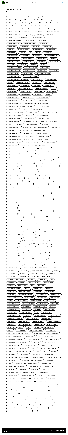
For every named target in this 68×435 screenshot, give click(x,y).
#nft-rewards (10, 285)
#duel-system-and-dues (12, 172)
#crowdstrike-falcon (27, 121)
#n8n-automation (11, 270)
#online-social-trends (50, 291)
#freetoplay (23, 210)
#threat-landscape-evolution (38, 378)
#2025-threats (11, 22)
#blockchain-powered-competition (43, 73)
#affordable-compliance (28, 25)
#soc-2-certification (12, 354)
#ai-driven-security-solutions (29, 43)
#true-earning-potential (26, 384)
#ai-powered (10, 49)
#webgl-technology (35, 405)
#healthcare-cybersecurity (13, 225)
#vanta (9, 387)
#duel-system (46, 169)
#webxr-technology (43, 408)
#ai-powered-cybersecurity (23, 49)
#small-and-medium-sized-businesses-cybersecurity (18, 342)
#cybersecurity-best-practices (14, 136)
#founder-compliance (12, 204)
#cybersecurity (11, 130)
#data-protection (11, 160)
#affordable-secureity (26, 31)
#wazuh (47, 393)
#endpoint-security (12, 184)
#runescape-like (11, 327)
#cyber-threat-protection (42, 127)
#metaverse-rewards (49, 261)
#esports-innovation (12, 196)
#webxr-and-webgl (19, 408)
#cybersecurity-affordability (24, 130)
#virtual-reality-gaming (42, 387)
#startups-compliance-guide (28, 372)
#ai (30, 34)
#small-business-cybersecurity (14, 345)
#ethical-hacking (37, 196)
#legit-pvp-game (24, 249)
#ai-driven (10, 37)
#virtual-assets (19, 387)
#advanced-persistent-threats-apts (49, 22)
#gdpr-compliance (41, 216)
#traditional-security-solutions (43, 381)
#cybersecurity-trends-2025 (40, 157)
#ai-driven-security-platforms (13, 43)
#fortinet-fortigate (45, 201)
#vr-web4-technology (12, 393)
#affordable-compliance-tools (14, 28)
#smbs (9, 351)
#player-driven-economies (21, 300)
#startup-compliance (34, 366)
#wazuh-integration (12, 396)
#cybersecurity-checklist (13, 139)
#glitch (17, 219)
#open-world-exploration (41, 294)
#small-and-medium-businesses (34, 339)
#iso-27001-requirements (45, 243)
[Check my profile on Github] (64, 2)
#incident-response (26, 240)
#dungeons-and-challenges (13, 175)
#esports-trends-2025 (25, 196)
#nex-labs (41, 273)
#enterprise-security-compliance (14, 193)
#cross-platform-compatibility (14, 118)
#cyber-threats (54, 127)
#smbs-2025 (18, 351)
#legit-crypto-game (12, 249)
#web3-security (11, 399)
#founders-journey (12, 207)
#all (30, 52)
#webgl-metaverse (22, 405)
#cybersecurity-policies (12, 151)
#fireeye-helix (34, 201)
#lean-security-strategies (51, 246)
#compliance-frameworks (28, 100)
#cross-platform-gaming (29, 118)
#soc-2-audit (53, 351)
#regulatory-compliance (23, 321)
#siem (39, 336)
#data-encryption (53, 157)
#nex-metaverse (23, 276)
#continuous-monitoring (13, 109)
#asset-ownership (25, 55)
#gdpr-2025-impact (29, 216)
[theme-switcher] (35, 2)
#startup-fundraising (46, 366)
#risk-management (38, 324)
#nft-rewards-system (22, 285)
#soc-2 (45, 351)
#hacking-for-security (44, 222)
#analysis (38, 52)
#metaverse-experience (26, 258)
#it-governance (11, 246)
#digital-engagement (12, 169)
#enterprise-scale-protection (25, 190)
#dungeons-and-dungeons (42, 175)
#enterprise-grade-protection (41, 184)
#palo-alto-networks (29, 297)
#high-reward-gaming (33, 228)
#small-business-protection (30, 345)
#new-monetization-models (37, 270)
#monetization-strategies (28, 267)
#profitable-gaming (12, 312)
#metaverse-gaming (39, 258)
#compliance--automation (13, 97)
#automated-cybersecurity (28, 58)
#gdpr (19, 216)
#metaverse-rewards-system (13, 264)
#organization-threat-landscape (14, 297)
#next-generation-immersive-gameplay (15, 279)
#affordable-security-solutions (53, 31)
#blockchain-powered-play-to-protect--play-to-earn (18, 79)
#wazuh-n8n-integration (25, 396)
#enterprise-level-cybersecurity (37, 187)
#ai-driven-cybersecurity (37, 37)
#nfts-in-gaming (41, 285)
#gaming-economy (12, 213)
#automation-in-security (28, 61)
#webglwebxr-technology (48, 405)
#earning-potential (44, 178)
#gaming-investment (24, 213)
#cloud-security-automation (41, 88)
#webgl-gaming (11, 405)
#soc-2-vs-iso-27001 (26, 360)
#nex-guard (32, 273)
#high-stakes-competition (13, 231)
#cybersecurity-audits (28, 133)
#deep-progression (43, 166)
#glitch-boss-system (53, 219)
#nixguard (27, 288)
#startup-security (23, 369)
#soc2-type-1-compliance (32, 363)
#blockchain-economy (29, 70)
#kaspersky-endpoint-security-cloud (35, 246)
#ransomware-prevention (40, 315)
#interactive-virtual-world (39, 240)
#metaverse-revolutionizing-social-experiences (31, 261)
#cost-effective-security (32, 112)
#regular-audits (11, 321)
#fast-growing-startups (22, 201)
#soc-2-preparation (49, 354)
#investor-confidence (12, 243)
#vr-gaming (17, 390)
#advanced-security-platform (13, 25)
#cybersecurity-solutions (13, 154)
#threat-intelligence (24, 378)
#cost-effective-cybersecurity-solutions (15, 112)
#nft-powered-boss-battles (34, 282)
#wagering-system (37, 393)
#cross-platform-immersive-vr (44, 118)
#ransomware (27, 315)
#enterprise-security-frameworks (32, 193)
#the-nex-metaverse (51, 375)
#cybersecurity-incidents (45, 148)
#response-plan (11, 324)
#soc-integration (50, 360)
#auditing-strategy (36, 55)
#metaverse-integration (12, 261)
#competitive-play (38, 94)
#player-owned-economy (13, 306)
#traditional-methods (28, 381)
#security (10, 330)
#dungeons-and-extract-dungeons (14, 178)
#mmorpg (37, 264)
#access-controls (34, 22)
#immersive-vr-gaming (42, 237)
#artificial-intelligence (12, 55)
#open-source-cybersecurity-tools (25, 294)
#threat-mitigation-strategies (13, 381)
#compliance (48, 94)
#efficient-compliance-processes (14, 181)
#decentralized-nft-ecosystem (14, 166)
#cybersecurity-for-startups (49, 142)
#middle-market (27, 264)
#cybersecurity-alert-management (40, 130)
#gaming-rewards (36, 213)
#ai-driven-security (42, 40)
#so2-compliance (29, 351)
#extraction (22, 199)
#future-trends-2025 (34, 210)
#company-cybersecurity (25, 91)
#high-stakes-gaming (12, 234)
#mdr (37, 255)
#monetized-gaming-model (43, 267)
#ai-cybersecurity (50, 34)
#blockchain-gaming (54, 70)
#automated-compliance (13, 58)
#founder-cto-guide (25, 204)
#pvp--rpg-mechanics (47, 312)
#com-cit (53, 88)
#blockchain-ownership (27, 73)
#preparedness (26, 309)
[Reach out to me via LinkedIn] (62, 2)
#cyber (9, 124)
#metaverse (45, 255)
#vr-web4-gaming (55, 390)
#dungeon (35, 172)
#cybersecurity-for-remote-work (14, 142)
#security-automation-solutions (36, 330)
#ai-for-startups (36, 46)
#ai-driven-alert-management (22, 37)
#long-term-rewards (47, 249)
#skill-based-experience (49, 336)
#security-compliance (12, 333)
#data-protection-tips (37, 160)
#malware (45, 252)
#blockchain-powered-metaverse (31, 76)
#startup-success (34, 369)
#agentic (23, 34)
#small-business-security (44, 345)
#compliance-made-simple (28, 103)
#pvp (37, 312)
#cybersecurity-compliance (43, 139)
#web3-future (37, 396)
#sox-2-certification (21, 366)
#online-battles (49, 288)
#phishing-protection (55, 297)
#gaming (57, 210)
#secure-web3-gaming (49, 327)
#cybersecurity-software (41, 151)
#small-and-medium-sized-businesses (52, 339)
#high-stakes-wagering (25, 234)
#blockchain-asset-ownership (31, 67)
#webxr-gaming (31, 408)
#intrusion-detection (53, 240)
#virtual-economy (30, 387)
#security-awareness (51, 330)
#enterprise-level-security (53, 187)
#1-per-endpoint (34, 16)
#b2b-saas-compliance (54, 61)
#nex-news (33, 276)
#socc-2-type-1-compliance (47, 363)
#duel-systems (25, 172)
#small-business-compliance (49, 342)
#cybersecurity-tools (26, 157)
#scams (28, 327)
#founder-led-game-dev (53, 204)
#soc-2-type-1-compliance (38, 357)
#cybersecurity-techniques (42, 154)
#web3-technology (22, 399)
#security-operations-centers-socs (14, 336)
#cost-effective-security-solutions (14, 115)
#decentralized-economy (13, 163)
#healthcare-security (27, 225)
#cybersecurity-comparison (28, 139)
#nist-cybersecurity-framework (14, 288)
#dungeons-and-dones (28, 175)
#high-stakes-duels (26, 231)
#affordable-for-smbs (12, 31)
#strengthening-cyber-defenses (28, 375)
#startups (44, 369)
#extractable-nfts (11, 199)
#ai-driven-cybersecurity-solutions (14, 40)
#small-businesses (11, 348)
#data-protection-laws (24, 160)
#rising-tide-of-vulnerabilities (24, 324)
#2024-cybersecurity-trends (13, 19)
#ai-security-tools (11, 52)
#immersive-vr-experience (13, 237)
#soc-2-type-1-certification (23, 357)
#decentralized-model (54, 163)
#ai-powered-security (51, 49)
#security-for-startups (38, 333)
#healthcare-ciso (56, 222)
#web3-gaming (48, 396)
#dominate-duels (24, 169)
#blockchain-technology (37, 79)
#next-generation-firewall (45, 276)
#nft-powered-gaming (48, 282)
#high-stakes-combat (47, 228)
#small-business (36, 342)
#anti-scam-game (48, 52)
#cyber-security (45, 124)
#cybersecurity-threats (12, 157)
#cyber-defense (19, 124)
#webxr (9, 408)
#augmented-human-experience (51, 55)
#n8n (55, 267)
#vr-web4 (45, 390)
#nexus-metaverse (42, 279)
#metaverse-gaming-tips (52, 258)
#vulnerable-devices (25, 393)
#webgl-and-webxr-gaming (31, 402)
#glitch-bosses (11, 222)
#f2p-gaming (10, 201)
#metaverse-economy (12, 258)
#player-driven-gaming (50, 300)
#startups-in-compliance (43, 372)
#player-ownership (26, 306)
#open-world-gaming (55, 294)
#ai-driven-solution (43, 43)
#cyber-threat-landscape (27, 127)
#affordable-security (38, 31)
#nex (48, 270)
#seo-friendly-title (29, 336)
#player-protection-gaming (40, 306)
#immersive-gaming (46, 234)
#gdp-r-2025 (10, 216)
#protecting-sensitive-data (26, 312)
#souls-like (10, 366)
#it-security (21, 246)
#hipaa (36, 234)
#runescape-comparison (52, 324)
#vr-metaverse (27, 390)
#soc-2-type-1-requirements (53, 357)
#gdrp (9, 219)
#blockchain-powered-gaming (14, 76)
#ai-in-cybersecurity (47, 46)
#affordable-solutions (12, 34)
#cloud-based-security (49, 85)
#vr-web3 (36, 390)
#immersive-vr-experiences (28, 237)
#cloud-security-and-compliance (25, 88)
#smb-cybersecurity (42, 348)
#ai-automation (39, 34)
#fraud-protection (33, 207)
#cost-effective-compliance (38, 109)
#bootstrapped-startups (51, 79)
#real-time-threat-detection (32, 318)
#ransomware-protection (54, 315)
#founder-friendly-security (39, 204)
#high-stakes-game (39, 231)
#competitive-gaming (26, 94)
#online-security (38, 291)
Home (33, 2)
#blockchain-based (45, 67)
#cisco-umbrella (37, 85)
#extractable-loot (48, 196)
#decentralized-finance (27, 163)
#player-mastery (54, 303)
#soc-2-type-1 (11, 357)
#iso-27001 (33, 243)
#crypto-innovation (40, 121)
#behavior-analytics (22, 64)
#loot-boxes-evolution (12, 252)
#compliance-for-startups (13, 100)
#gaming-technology (49, 213)
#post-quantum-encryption (13, 309)
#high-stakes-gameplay (52, 231)
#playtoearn (52, 306)
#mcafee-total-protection (26, 255)
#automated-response (42, 58)
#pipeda (10, 300)
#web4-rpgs (10, 402)
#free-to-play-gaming (12, 210)
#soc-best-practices (38, 360)
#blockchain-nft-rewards (13, 73)
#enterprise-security (40, 190)
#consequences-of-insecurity (43, 106)
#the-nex (40, 375)
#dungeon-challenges (46, 172)
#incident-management (12, 240)
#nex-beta (56, 270)
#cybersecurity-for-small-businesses (32, 142)
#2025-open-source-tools (45, 19)
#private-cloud (37, 309)
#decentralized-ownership (30, 166)
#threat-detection (11, 378)
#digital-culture (55, 166)
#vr (9, 390)
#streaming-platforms (12, 375)
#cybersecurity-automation (42, 133)
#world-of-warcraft (25, 411)
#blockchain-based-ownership (14, 70)
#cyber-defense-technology (32, 124)
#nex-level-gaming (11, 276)
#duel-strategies (36, 169)
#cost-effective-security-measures (48, 112)
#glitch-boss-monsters (40, 219)
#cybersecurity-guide (42, 145)
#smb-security (54, 348)
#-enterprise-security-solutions (20, 16)
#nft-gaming (21, 282)
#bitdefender (33, 64)
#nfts (32, 285)
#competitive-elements (51, 91)
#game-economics (46, 210)
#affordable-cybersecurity (29, 28)
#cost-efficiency (29, 115)
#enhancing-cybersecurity (25, 184)
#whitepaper (54, 408)
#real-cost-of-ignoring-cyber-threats (15, 318)
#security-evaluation (25, 333)
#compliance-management (43, 103)
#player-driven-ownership (13, 303)
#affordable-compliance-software (44, 25)
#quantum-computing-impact (14, 315)
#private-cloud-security (49, 309)
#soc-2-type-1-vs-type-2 (12, 360)
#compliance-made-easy (13, 103)
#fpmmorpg (23, 207)
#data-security (49, 160)
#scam (20, 327)
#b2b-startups (11, 64)
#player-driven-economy (36, 300)
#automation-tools (41, 61)
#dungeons (57, 172)
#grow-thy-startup (31, 222)
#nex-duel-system (11, 273)
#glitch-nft (21, 222)
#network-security (23, 270)
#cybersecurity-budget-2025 (43, 136)
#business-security (25, 85)
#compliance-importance (42, 100)
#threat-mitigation (51, 378)
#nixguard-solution (37, 288)
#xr (35, 411)
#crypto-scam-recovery (53, 121)
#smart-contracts (23, 348)
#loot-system (24, 252)
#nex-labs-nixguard (51, 273)
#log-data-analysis (35, 249)
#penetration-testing (42, 297)
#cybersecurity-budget (29, 136)
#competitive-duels (38, 91)
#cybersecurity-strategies (27, 154)
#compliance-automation (28, 97)
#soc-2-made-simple (36, 354)
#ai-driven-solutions (12, 46)
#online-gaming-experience (24, 291)
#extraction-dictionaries (33, 199)
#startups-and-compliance (13, 372)
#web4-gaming (50, 399)
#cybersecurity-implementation (14, 148)
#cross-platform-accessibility (42, 115)
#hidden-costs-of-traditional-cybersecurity (16, 228)
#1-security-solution (45, 16)
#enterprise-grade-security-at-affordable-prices (17, 187)
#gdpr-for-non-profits (53, 216)
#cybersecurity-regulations (27, 151)
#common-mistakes (12, 91)
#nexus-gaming (31, 279)
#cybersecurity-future (12, 145)
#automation (53, 58)
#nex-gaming (22, 273)
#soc (38, 351)
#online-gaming (11, 291)
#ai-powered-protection (37, 49)
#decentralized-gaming (40, 163)
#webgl (19, 402)
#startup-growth (11, 369)
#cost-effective (25, 109)
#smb (33, 348)
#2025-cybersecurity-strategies (29, 19)
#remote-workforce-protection (54, 321)
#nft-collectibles (11, 282)
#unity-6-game (52, 384)
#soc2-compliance (19, 363)
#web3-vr (33, 399)
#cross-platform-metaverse (13, 121)
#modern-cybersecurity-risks (49, 264)
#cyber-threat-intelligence (13, 127)
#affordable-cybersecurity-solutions (46, 28)
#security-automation (21, 330)
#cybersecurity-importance (30, 148)
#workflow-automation (12, 411)
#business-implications (49, 82)
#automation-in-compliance (13, 61)
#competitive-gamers (12, 94)
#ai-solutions (22, 52)
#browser (10, 82)
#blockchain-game (41, 70)
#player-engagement (42, 303)
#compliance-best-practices (43, 97)
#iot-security (23, 243)
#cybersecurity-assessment (13, 133)
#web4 (41, 399)
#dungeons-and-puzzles (31, 178)
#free (43, 207)
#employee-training (40, 181)
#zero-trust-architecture (45, 411)
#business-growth (36, 82)
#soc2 (9, 363)
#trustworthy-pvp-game (40, 384)
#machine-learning (35, 252)
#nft (52, 279)
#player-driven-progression (28, 303)
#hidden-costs (38, 225)
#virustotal (54, 387)
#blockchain (43, 64)
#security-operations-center (52, 333)
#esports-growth (46, 193)
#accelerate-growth (22, 22)
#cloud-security (11, 88)
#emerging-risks (29, 181)
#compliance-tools (11, 106)
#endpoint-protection (53, 181)
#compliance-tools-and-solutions (26, 106)
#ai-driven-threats (24, 46)
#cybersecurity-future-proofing (27, 145)
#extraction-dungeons (47, 199)
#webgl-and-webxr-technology (46, 402)
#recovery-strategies (46, 318)
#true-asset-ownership (12, 384)
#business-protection (12, 85)
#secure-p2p (37, 327)
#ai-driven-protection (30, 40)
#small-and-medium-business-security (15, 339)
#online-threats (11, 294)
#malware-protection (12, 255)
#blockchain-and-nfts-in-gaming (14, 67)
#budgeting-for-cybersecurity (22, 82)
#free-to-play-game (52, 207)
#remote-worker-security (38, 321)
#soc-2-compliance (24, 354)
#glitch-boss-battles (27, 219)
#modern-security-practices (13, 267)
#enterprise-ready (11, 190)
